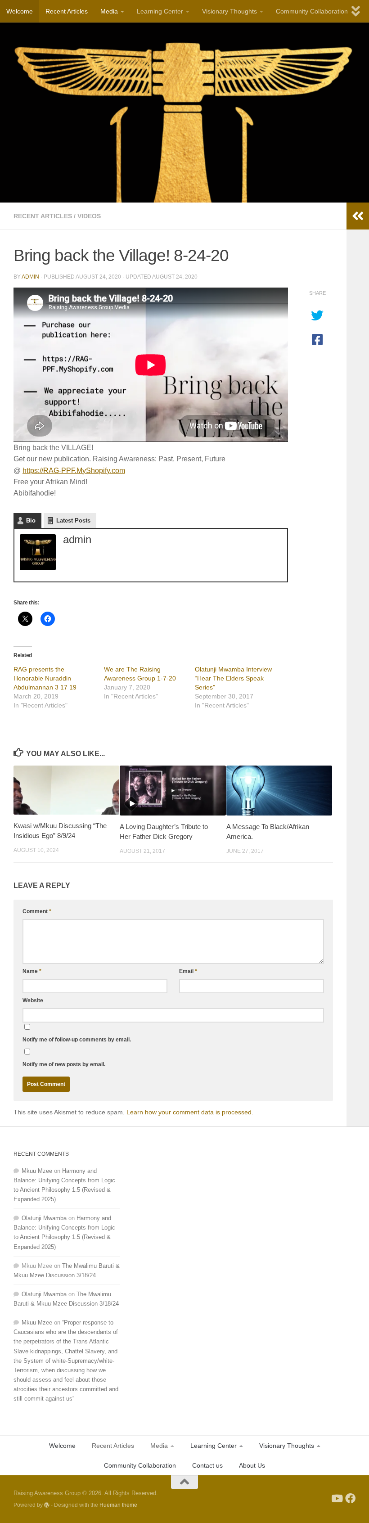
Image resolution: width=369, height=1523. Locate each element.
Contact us (207, 1465)
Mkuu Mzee (37, 1170)
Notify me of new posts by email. (63, 1064)
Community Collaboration (312, 11)
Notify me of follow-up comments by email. (76, 1039)
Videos (89, 216)
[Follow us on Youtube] (336, 1498)
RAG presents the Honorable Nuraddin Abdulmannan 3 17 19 (45, 678)
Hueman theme (118, 1505)
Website (32, 1000)
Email (188, 971)
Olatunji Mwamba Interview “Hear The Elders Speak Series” (233, 678)
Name (31, 971)
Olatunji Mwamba (44, 1218)
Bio (31, 520)
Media (109, 11)
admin (30, 277)
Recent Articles (66, 11)
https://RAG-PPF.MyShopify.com (73, 470)
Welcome (19, 11)
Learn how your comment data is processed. (189, 1112)
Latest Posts (73, 520)
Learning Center (160, 11)
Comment (36, 911)
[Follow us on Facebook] (350, 1498)
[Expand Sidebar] (357, 216)
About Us (252, 1465)
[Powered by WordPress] (47, 1505)
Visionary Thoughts (229, 11)
